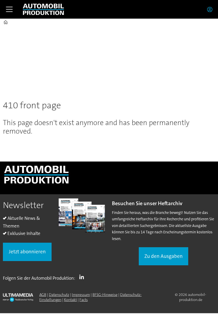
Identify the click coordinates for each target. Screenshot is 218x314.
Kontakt (70, 299)
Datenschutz (59, 294)
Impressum (81, 294)
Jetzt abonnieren (27, 251)
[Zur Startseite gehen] (43, 9)
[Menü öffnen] (9, 9)
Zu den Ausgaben (163, 256)
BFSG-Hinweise (105, 294)
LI (83, 277)
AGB (42, 294)
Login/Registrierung (211, 9)
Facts (83, 299)
